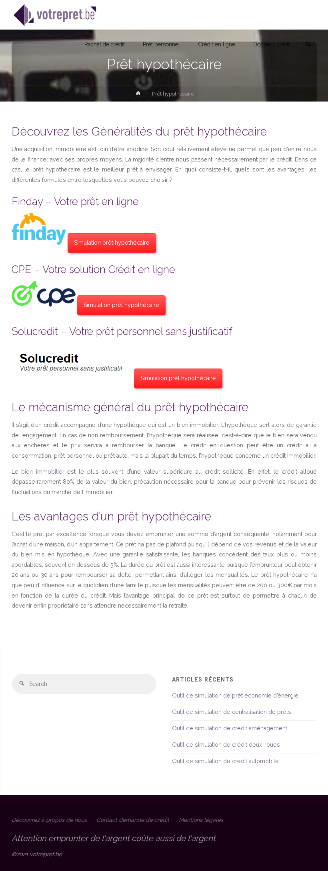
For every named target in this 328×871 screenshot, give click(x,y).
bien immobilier (42, 471)
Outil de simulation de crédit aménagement (229, 728)
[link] (308, 45)
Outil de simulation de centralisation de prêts (231, 712)
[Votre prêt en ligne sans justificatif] (55, 15)
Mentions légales (201, 820)
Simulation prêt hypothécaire (112, 242)
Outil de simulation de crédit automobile (225, 761)
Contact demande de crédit (132, 820)
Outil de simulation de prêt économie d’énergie (235, 695)
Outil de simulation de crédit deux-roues (226, 744)
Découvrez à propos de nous (49, 820)
